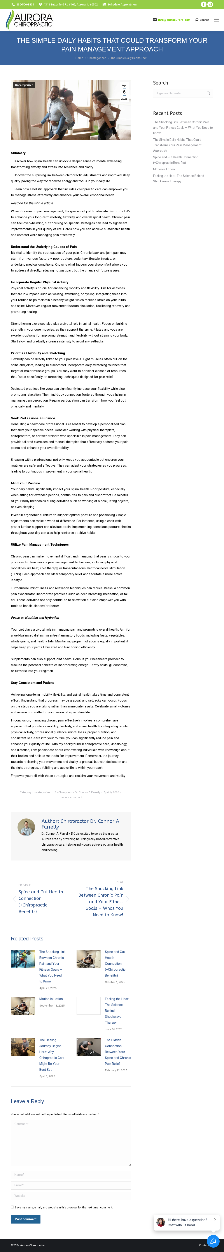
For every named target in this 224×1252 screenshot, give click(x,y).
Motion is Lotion (51, 999)
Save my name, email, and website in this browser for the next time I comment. (64, 1207)
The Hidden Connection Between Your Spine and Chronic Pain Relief (118, 1052)
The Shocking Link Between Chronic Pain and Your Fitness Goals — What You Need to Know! (52, 966)
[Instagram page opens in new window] (210, 4)
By (77, 792)
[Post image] (23, 959)
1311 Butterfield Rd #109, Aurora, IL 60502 (71, 4)
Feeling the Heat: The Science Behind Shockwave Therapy (117, 1011)
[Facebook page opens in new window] (203, 4)
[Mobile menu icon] (217, 20)
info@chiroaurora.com (174, 19)
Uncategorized (24, 85)
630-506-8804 (25, 4)
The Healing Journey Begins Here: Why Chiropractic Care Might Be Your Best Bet (52, 1055)
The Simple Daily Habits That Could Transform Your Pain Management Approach (177, 145)
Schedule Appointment (122, 4)
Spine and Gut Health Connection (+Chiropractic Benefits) (115, 963)
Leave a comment (71, 797)
